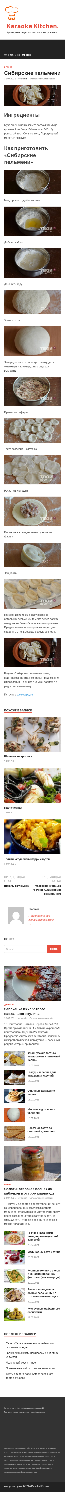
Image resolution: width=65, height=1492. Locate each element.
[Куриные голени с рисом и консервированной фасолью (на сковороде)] (14, 1282)
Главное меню (19, 55)
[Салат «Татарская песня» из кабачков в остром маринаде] (32, 1181)
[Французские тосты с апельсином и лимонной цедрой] (14, 1064)
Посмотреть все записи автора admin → (41, 919)
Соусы (7, 1184)
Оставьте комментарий (42, 78)
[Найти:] (32, 949)
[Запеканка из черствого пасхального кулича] (32, 1001)
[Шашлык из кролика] (32, 752)
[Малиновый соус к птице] (14, 1263)
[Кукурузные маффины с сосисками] (14, 1320)
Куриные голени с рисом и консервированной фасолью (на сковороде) (44, 1274)
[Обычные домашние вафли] (14, 1102)
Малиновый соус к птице (44, 1251)
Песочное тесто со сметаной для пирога (42, 1129)
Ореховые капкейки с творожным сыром (31, 1368)
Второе (8, 67)
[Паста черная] (32, 803)
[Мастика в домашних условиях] (14, 1120)
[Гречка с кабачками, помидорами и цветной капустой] (14, 1244)
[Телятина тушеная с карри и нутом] (32, 855)
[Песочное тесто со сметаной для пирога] (14, 1139)
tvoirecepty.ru (25, 694)
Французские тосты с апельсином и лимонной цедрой (44, 1056)
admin (24, 78)
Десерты (9, 1005)
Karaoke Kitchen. (33, 26)
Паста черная (13, 807)
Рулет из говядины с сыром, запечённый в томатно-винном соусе (43, 1293)
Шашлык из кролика (18, 756)
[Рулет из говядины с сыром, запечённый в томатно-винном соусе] (14, 1301)
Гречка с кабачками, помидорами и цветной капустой (43, 1236)
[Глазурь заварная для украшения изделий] (14, 1083)
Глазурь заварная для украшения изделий (42, 1073)
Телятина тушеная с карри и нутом (27, 859)
